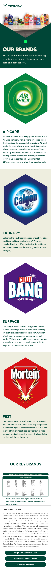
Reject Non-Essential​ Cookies (25, 559)
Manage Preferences (25, 564)
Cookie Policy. (8, 544)
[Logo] (13, 6)
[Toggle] (45, 6)
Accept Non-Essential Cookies (26, 553)
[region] (25, 537)
